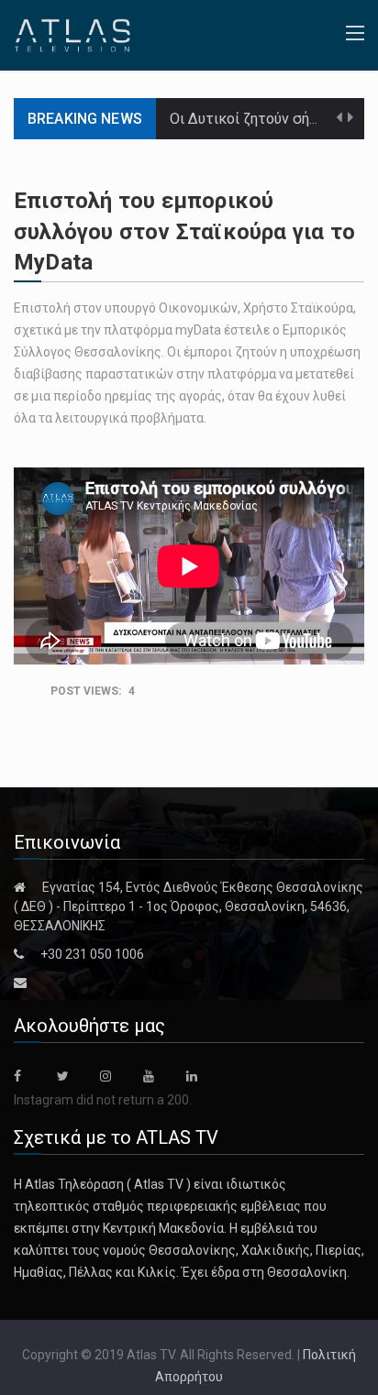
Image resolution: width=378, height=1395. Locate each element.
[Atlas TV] (72, 34)
